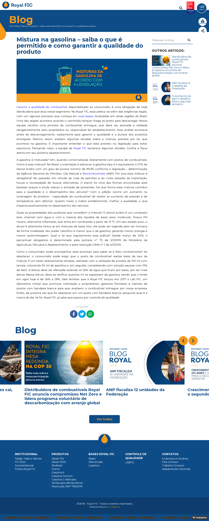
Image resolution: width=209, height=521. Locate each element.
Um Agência (114, 507)
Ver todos (104, 419)
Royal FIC (80, 148)
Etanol (56, 469)
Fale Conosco (170, 462)
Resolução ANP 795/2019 (67, 486)
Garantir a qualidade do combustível (42, 107)
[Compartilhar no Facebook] (74, 314)
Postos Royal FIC (25, 469)
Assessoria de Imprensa (176, 469)
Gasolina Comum (62, 476)
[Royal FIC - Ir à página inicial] (17, 8)
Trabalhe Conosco (173, 465)
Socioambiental (24, 465)
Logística (94, 465)
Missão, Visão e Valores (28, 458)
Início (11, 26)
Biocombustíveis (94, 173)
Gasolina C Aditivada (64, 479)
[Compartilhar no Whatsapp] (90, 314)
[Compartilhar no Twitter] (82, 314)
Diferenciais (96, 462)
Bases (92, 458)
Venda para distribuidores (67, 482)
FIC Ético (20, 462)
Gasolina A (58, 472)
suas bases (85, 116)
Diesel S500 (59, 462)
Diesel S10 (58, 458)
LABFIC (129, 462)
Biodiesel (57, 465)
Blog (17, 26)
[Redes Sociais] (202, 31)
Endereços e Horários (175, 458)
